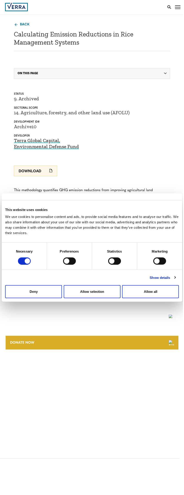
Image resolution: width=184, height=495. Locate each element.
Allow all (150, 291)
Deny (34, 291)
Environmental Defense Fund (46, 146)
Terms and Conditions (24, 397)
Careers (12, 372)
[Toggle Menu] (177, 7)
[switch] (69, 260)
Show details (160, 277)
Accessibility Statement (25, 406)
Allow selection (92, 291)
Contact (12, 363)
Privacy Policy (17, 414)
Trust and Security (21, 422)
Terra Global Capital (36, 140)
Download (30, 171)
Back (24, 24)
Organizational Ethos (24, 388)
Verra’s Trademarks (21, 380)
